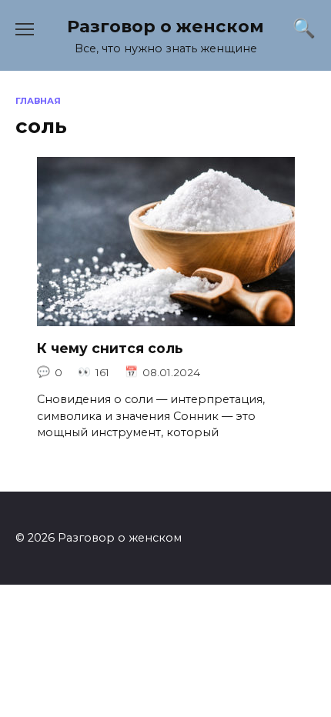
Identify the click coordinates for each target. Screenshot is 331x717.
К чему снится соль (110, 348)
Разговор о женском (165, 26)
